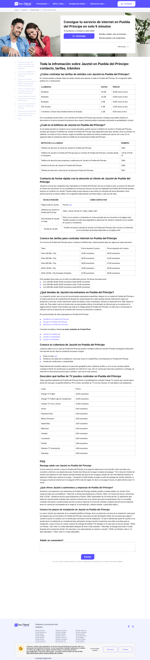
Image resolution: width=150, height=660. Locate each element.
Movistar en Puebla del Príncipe (55, 324)
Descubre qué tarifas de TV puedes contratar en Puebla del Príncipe (27, 113)
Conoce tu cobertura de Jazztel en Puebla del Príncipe (27, 106)
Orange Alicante (40, 630)
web (55, 356)
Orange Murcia (39, 639)
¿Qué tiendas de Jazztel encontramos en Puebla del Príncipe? (27, 98)
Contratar (128, 4)
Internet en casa (97, 4)
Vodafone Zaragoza (61, 639)
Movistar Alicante (60, 641)
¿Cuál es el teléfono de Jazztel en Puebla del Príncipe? (26, 74)
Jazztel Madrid (80, 641)
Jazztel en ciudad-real (51, 334)
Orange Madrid (39, 637)
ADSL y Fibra (58, 4)
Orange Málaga (40, 636)
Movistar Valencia (81, 630)
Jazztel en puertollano (51, 337)
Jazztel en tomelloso (51, 339)
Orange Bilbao (39, 634)
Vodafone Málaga (60, 632)
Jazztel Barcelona (81, 636)
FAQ (19, 119)
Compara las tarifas (77, 4)
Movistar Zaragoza (81, 632)
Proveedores (42, 4)
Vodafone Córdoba (61, 630)
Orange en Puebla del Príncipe (55, 322)
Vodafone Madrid (60, 634)
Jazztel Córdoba (80, 639)
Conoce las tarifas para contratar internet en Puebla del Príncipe (26, 91)
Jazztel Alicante (80, 634)
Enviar (87, 557)
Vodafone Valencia (61, 637)
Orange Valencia (40, 641)
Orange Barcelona (40, 632)
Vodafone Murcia (60, 636)
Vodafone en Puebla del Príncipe (56, 319)
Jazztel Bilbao (80, 637)
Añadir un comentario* (51, 540)
